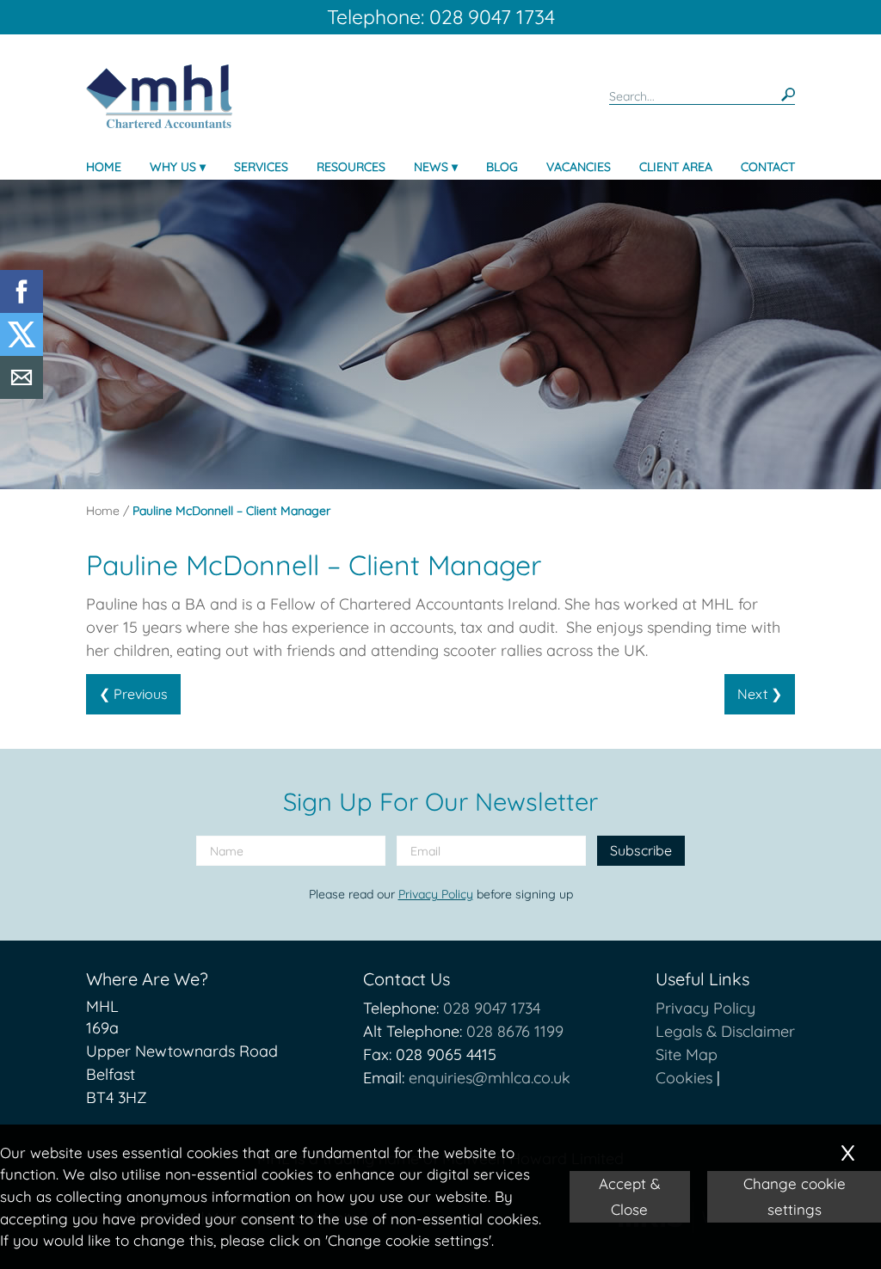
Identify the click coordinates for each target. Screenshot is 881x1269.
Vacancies (578, 167)
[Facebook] (21, 307)
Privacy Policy (435, 894)
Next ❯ (759, 693)
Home (103, 167)
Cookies (684, 1078)
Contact (768, 167)
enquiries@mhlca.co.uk (489, 1078)
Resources (351, 167)
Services (261, 167)
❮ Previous (133, 693)
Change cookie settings (794, 1196)
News (431, 167)
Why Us (173, 167)
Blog (502, 167)
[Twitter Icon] (21, 350)
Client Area (675, 167)
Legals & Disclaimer (725, 1031)
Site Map (687, 1054)
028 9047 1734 (491, 1008)
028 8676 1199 (515, 1031)
